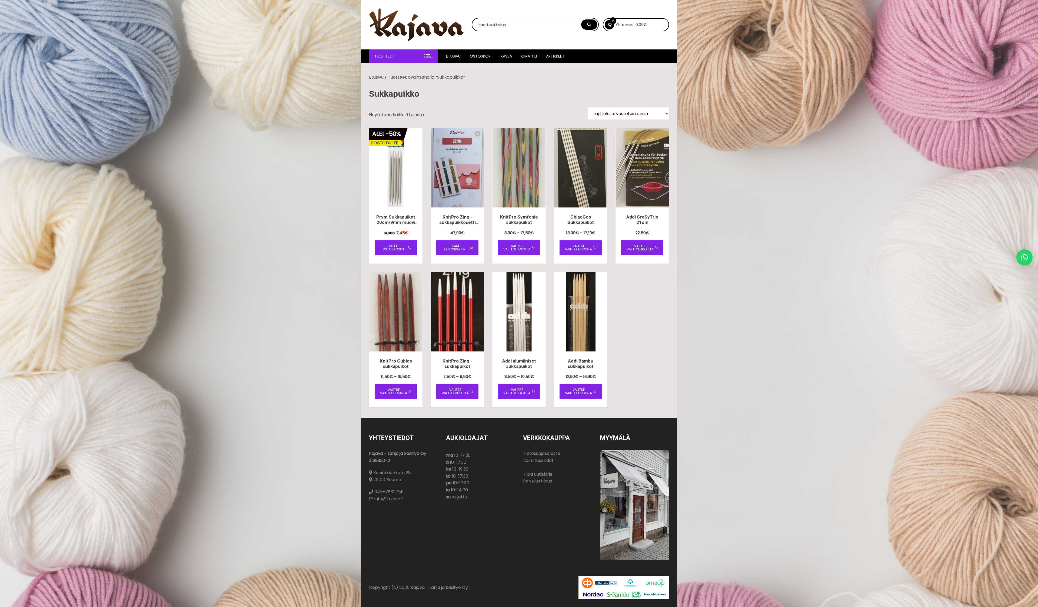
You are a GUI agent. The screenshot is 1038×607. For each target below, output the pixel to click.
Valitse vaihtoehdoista (516, 247)
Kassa (506, 56)
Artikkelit (555, 56)
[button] (1024, 257)
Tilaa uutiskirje (538, 474)
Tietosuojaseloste (541, 453)
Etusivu (453, 56)
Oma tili (529, 56)
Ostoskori (480, 56)
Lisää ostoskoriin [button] (393, 247)
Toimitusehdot (538, 460)
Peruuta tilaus (537, 481)
